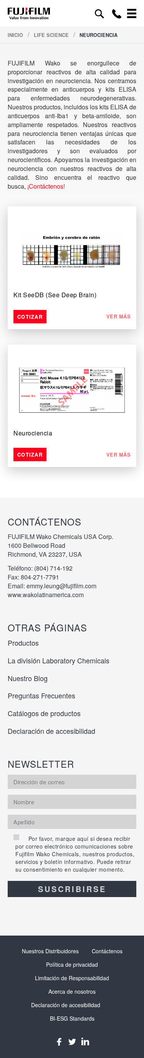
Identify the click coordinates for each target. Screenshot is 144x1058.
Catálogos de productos (44, 713)
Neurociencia (32, 433)
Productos (23, 643)
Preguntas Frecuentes (41, 695)
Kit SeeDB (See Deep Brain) (54, 294)
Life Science (52, 35)
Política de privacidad (72, 964)
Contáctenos (107, 951)
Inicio (16, 35)
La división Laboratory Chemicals (58, 660)
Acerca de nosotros (72, 991)
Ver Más (118, 316)
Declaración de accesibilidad (51, 731)
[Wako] (29, 13)
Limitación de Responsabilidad (72, 978)
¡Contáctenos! (46, 186)
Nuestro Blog (28, 678)
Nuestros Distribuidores (50, 951)
